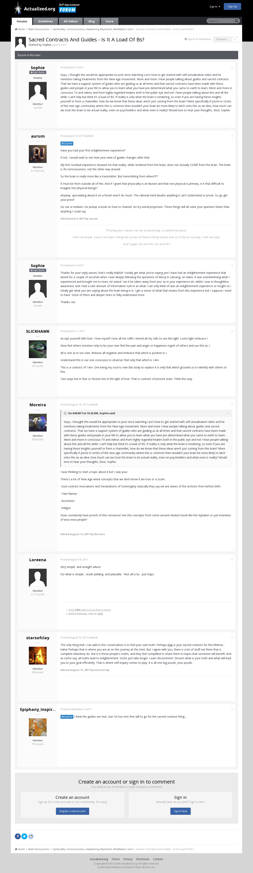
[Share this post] (232, 67)
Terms (115, 859)
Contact (158, 859)
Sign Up (232, 6)
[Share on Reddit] (31, 836)
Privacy (127, 859)
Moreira (37, 404)
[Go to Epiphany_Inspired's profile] (38, 727)
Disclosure (142, 859)
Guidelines (45, 21)
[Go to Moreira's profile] (38, 423)
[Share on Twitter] (24, 836)
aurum (38, 136)
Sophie (46, 45)
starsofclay (37, 637)
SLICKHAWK (37, 331)
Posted (72, 67)
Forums (22, 21)
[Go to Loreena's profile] (38, 578)
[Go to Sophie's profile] (20, 42)
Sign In (214, 6)
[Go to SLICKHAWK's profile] (38, 349)
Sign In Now (180, 811)
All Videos (71, 21)
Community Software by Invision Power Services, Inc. (126, 867)
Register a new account (72, 811)
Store (109, 21)
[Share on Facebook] (18, 836)
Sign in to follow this (199, 39)
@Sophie (66, 143)
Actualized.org (99, 859)
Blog (92, 21)
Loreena (37, 559)
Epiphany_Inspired (39, 709)
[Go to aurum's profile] (38, 154)
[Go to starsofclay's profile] (38, 656)
